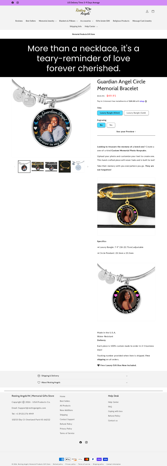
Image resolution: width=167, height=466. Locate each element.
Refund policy (58, 464)
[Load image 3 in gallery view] (51, 167)
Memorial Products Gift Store (39, 464)
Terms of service (84, 464)
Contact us (113, 420)
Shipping (63, 415)
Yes (110, 125)
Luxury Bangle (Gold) (136, 113)
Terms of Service (67, 433)
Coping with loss (115, 411)
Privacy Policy (66, 429)
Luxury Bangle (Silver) (110, 113)
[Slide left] (14, 167)
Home (62, 396)
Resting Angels (23, 464)
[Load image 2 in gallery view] (38, 167)
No (101, 125)
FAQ (110, 407)
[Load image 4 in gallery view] (65, 167)
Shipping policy (98, 464)
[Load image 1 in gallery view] (24, 167)
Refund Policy (66, 424)
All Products (65, 406)
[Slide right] (88, 167)
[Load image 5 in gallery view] (78, 167)
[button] (14, 11)
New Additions (66, 410)
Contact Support (67, 419)
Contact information (113, 464)
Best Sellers (65, 401)
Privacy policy (70, 464)
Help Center (113, 402)
